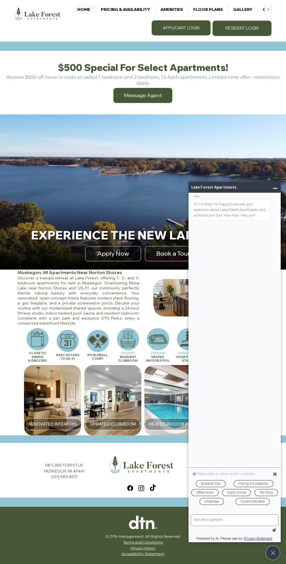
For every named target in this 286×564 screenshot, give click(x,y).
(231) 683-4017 (64, 476)
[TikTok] (153, 488)
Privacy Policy (142, 548)
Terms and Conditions (143, 542)
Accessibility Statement (142, 553)
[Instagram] (141, 488)
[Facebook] (130, 488)
